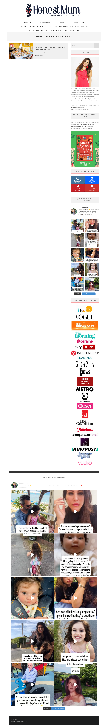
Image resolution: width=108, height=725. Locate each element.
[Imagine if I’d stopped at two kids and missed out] (92, 269)
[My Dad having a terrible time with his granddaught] (77, 284)
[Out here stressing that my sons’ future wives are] (92, 225)
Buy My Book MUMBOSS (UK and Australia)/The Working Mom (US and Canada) (54, 26)
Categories (45, 23)
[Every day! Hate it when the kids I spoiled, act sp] (92, 284)
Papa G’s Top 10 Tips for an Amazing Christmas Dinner (50, 48)
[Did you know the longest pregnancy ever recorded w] (77, 255)
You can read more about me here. (80, 109)
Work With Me (80, 23)
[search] (96, 45)
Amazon (89, 128)
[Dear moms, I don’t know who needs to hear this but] (77, 240)
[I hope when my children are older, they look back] (77, 269)
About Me (27, 23)
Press (62, 23)
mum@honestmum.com (77, 107)
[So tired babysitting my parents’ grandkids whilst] (92, 255)
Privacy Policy (14, 719)
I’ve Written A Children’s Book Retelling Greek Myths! (54, 30)
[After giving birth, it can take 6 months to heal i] (92, 240)
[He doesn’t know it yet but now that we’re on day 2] (77, 225)
